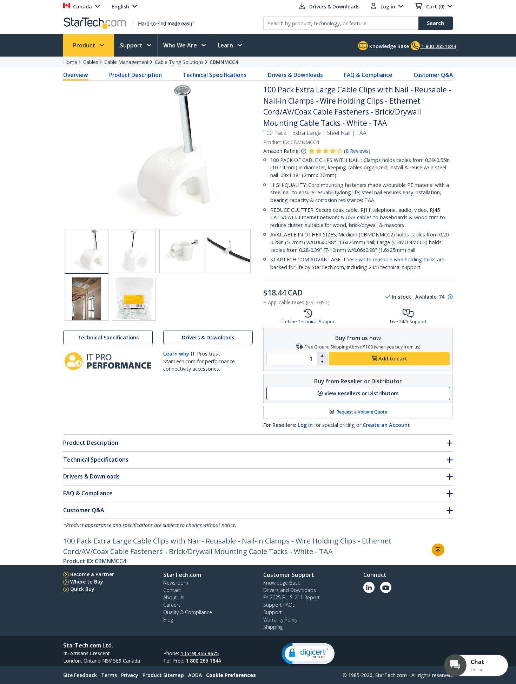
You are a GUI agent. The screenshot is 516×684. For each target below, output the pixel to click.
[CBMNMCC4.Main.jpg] (86, 251)
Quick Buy (82, 589)
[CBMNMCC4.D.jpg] (229, 251)
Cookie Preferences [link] (231, 675)
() (357, 151)
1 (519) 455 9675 (199, 653)
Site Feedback (80, 675)
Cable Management (126, 62)
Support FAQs (279, 604)
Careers (172, 604)
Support (132, 45)
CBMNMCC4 (224, 62)
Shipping (273, 627)
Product (85, 45)
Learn (226, 45)
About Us (173, 597)
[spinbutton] (292, 358)
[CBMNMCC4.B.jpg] (134, 251)
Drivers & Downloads (295, 75)
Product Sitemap (163, 675)
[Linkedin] (369, 587)
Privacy (129, 675)
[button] (322, 355)
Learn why (176, 353)
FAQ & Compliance (368, 75)
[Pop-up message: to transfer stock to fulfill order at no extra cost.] (449, 297)
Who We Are (180, 45)
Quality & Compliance (187, 612)
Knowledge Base (388, 46)
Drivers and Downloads (289, 590)
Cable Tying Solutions (179, 62)
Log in (305, 425)
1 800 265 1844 (203, 660)
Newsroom (175, 582)
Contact (172, 590)
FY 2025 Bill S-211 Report (291, 597)
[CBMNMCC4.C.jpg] (181, 251)
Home (70, 62)
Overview (75, 75)
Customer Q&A (433, 75)
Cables (90, 62)
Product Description (135, 75)
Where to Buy (86, 581)
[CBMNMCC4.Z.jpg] (134, 299)
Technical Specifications (214, 75)
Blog (168, 619)
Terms (109, 675)
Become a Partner (92, 574)
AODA (195, 675)
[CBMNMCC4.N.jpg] (86, 299)
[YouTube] (385, 587)
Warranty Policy (280, 619)
